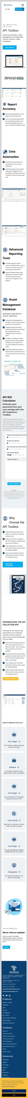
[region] (14, 1088)
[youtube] (6, 995)
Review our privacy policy (8, 1086)
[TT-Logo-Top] (8, 4)
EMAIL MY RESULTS (14, 483)
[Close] (26, 1079)
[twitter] (3, 995)
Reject (14, 1095)
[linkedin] (10, 995)
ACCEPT (14, 1091)
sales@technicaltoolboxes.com (14, 498)
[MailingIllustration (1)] (14, 899)
